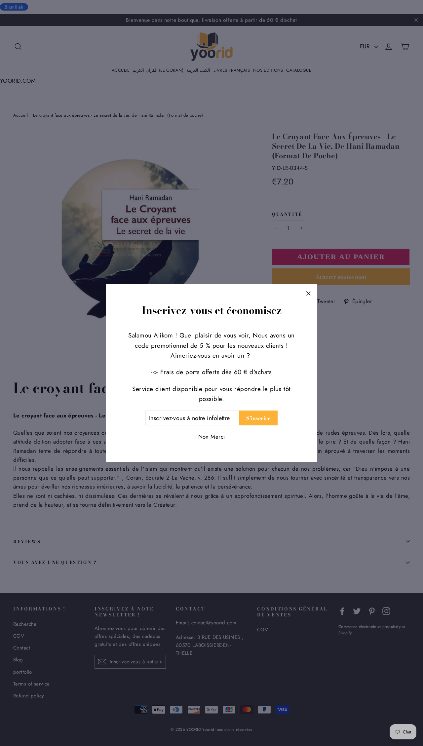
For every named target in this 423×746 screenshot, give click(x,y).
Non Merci (211, 437)
